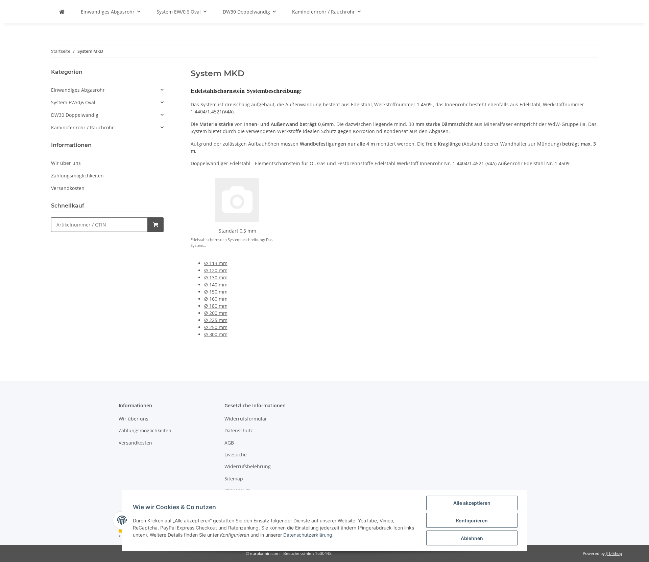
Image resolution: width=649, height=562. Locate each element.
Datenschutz (238, 430)
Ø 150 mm (215, 291)
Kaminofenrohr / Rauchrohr (82, 127)
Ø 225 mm (215, 320)
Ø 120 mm (215, 270)
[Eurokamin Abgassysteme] (62, 11)
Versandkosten (68, 188)
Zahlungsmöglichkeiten (77, 175)
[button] (107, 90)
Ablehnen (472, 538)
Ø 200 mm (215, 313)
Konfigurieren (472, 520)
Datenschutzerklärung (307, 535)
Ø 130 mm (215, 277)
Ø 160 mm (215, 299)
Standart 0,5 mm (237, 231)
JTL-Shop (614, 553)
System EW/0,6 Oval (73, 102)
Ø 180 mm (215, 306)
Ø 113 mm (215, 263)
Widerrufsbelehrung (247, 466)
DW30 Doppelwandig (74, 115)
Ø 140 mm (215, 284)
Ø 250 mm (215, 327)
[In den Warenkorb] (155, 224)
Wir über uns (66, 163)
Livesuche (235, 454)
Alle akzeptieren (471, 503)
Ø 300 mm (215, 334)
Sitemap (233, 478)
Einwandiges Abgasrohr (78, 90)
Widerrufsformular (245, 418)
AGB (229, 442)
